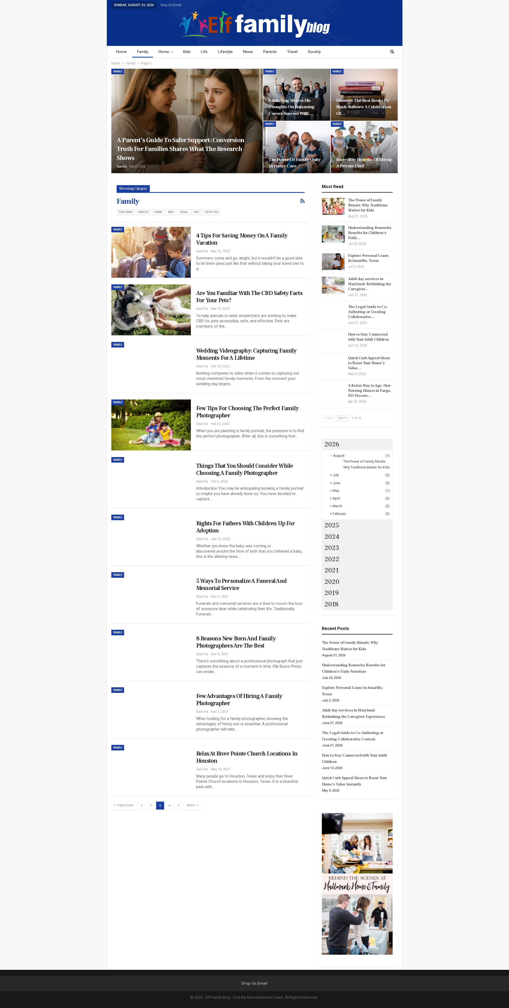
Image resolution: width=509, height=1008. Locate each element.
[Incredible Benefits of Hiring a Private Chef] (364, 147)
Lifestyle (225, 51)
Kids (187, 51)
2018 (331, 604)
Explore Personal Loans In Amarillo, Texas (368, 258)
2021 (331, 570)
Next (191, 805)
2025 (331, 525)
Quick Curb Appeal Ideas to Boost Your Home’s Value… (369, 363)
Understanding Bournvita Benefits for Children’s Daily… (369, 232)
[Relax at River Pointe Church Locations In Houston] (151, 770)
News (248, 51)
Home (121, 51)
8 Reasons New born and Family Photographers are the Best (236, 642)
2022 (331, 559)
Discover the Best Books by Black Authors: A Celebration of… (363, 106)
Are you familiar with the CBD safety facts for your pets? (249, 296)
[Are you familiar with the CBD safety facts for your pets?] (151, 309)
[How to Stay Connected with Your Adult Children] (333, 340)
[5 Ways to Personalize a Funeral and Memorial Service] (151, 597)
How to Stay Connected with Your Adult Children (368, 337)
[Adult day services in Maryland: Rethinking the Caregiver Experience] (333, 285)
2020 (331, 581)
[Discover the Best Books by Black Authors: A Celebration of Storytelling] (364, 94)
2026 (331, 444)
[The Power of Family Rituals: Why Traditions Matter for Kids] (333, 206)
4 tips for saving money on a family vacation (241, 239)
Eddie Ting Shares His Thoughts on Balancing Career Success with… (291, 106)
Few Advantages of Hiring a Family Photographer (239, 699)
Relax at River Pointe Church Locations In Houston (246, 757)
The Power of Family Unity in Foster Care (295, 163)
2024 (331, 536)
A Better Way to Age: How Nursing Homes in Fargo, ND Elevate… (369, 390)
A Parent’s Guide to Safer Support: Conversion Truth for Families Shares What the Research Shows (180, 149)
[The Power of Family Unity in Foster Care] (297, 147)
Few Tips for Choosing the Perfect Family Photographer (247, 412)
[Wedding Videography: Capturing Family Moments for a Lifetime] (151, 367)
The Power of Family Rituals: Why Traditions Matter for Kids (368, 205)
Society (314, 51)
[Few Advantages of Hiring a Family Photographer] (151, 712)
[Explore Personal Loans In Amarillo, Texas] (333, 261)
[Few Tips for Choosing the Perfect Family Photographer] (151, 424)
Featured (126, 212)
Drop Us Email (171, 5)
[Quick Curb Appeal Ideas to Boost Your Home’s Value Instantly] (333, 364)
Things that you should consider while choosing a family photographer (244, 469)
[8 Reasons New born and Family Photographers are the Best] (151, 655)
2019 (331, 593)
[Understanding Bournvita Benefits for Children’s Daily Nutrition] (333, 233)
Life (204, 51)
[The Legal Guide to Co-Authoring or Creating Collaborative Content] (333, 313)
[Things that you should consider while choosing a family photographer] (151, 482)
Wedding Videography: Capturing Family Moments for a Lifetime (246, 354)
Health (143, 212)
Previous (125, 805)
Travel (292, 51)
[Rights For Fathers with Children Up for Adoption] (151, 540)
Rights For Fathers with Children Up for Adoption (245, 527)
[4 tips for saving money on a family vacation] (151, 252)
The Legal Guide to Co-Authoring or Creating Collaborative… (368, 312)
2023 (331, 548)
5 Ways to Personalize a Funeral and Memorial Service (241, 584)
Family (142, 51)
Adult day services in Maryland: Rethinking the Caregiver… (369, 284)
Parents (270, 51)
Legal (184, 212)
